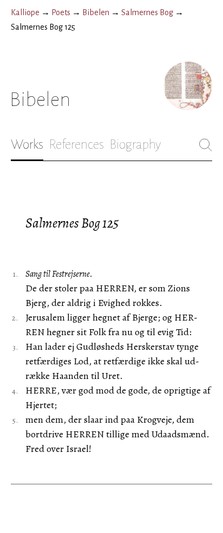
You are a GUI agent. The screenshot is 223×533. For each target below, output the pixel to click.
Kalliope (25, 12)
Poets (60, 12)
